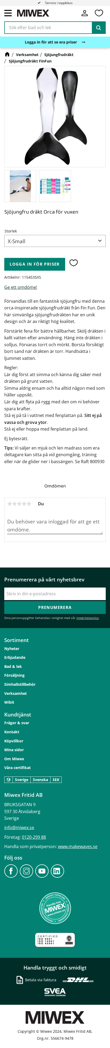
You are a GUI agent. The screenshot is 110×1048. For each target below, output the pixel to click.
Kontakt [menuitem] (11, 731)
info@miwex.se (19, 827)
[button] (8, 12)
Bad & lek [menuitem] (13, 666)
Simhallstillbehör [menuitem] (20, 684)
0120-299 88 (34, 837)
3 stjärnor (19, 503)
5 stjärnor (28, 503)
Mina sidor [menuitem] (14, 749)
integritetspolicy (87, 618)
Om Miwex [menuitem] (14, 758)
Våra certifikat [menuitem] (17, 767)
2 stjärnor (14, 503)
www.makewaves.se (77, 846)
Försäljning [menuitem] (14, 675)
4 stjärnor (24, 503)
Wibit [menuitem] (9, 702)
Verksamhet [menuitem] (15, 693)
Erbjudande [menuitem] (14, 657)
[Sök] (98, 28)
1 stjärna (9, 503)
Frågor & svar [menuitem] (16, 722)
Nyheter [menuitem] (11, 648)
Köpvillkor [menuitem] (13, 740)
